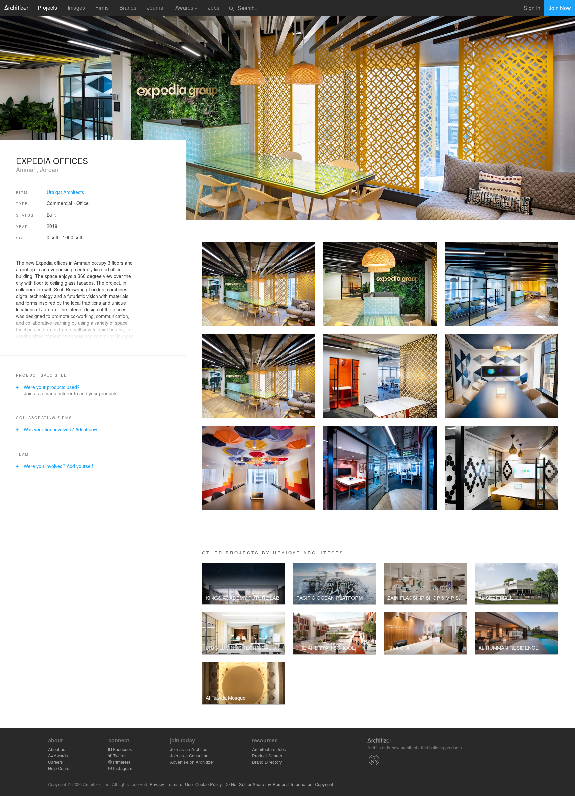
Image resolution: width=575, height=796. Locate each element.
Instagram (122, 768)
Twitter (119, 755)
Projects (47, 7)
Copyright (324, 784)
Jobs (213, 7)
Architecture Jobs (269, 749)
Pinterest (121, 762)
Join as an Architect (189, 749)
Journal (156, 7)
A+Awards (58, 755)
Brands (127, 7)
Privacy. (157, 784)
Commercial (59, 203)
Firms (102, 7)
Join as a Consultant (190, 755)
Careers (55, 762)
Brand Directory (267, 762)
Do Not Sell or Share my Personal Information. (269, 784)
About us (56, 749)
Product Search (267, 755)
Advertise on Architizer (192, 762)
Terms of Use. (180, 784)
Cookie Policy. (209, 784)
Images (76, 7)
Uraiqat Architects (65, 192)
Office (82, 203)
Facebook (122, 749)
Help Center (59, 768)
